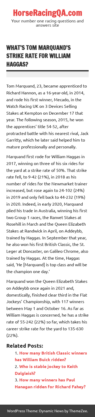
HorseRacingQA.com (47, 13)
